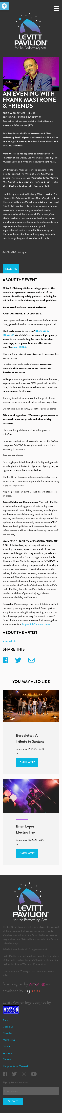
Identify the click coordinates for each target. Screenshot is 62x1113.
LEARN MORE (27, 762)
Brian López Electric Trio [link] (25, 829)
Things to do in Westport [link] (15, 1066)
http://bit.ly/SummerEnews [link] (36, 624)
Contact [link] (7, 1059)
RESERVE (11, 269)
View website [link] (9, 641)
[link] (4, 6)
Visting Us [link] (8, 1027)
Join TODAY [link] (19, 347)
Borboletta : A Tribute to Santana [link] (30, 738)
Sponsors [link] (7, 1053)
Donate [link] (6, 1046)
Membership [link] (9, 1040)
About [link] (6, 1020)
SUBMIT (13, 1101)
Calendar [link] (7, 1033)
